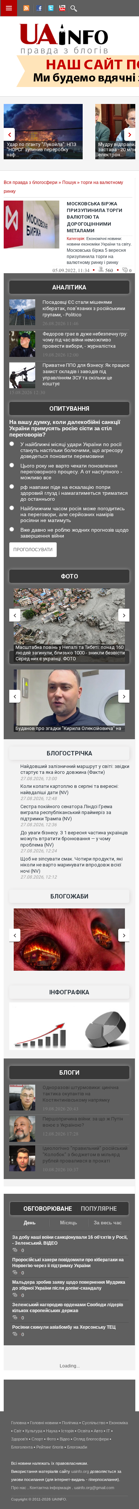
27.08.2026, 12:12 (38, 877)
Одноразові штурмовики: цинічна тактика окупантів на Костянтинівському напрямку (81, 1094)
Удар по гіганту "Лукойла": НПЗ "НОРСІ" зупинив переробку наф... (41, 149)
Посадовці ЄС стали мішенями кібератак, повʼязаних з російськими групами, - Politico (84, 308)
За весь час (108, 1222)
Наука (51, 1431)
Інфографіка (69, 992)
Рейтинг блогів (49, 1447)
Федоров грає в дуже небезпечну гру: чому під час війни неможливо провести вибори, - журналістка (85, 340)
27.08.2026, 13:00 (38, 778)
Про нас (18, 1487)
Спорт (37, 1439)
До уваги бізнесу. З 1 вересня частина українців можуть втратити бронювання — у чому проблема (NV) (74, 839)
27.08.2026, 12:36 (38, 824)
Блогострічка (69, 753)
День (30, 1222)
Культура (33, 1431)
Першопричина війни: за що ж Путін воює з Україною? (83, 1122)
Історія (67, 1431)
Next (131, 134)
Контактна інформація (50, 1487)
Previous (7, 134)
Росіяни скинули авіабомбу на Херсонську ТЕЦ (64, 1327)
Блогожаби (69, 896)
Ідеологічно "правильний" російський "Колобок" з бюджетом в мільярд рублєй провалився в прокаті (85, 1154)
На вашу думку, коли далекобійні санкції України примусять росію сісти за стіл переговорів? (64, 428)
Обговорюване (47, 1208)
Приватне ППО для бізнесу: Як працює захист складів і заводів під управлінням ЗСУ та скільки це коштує (86, 374)
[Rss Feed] (25, 9)
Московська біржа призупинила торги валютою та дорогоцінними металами (94, 217)
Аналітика (69, 287)
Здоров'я (19, 1439)
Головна (18, 1423)
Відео (65, 1439)
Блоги (69, 1072)
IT (108, 1431)
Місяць (68, 1222)
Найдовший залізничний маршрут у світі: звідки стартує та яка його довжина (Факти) (74, 769)
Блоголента (22, 1447)
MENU (9, 8)
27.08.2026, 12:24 (38, 850)
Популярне (99, 1208)
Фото (69, 576)
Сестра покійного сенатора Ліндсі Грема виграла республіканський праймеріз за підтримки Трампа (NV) (66, 812)
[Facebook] (37, 9)
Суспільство (93, 1423)
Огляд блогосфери (91, 1439)
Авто (98, 1431)
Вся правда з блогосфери (30, 182)
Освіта (83, 1431)
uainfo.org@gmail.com (94, 1487)
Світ (17, 1431)
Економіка (118, 1423)
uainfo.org (80, 1471)
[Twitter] (49, 9)
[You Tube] (61, 9)
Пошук (69, 182)
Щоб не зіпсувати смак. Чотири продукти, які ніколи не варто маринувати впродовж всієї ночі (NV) (71, 865)
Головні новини (44, 1423)
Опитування (69, 408)
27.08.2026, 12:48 (38, 798)
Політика (70, 1423)
